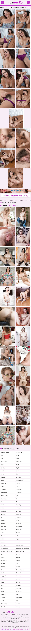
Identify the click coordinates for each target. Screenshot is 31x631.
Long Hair (3, 545)
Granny (3, 520)
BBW (2, 464)
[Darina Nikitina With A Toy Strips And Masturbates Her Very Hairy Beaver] (7, 217)
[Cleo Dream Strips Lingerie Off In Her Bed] (23, 256)
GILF (2, 517)
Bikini (2, 471)
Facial (2, 502)
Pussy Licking (19, 569)
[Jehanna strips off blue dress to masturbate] (7, 356)
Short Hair (3, 579)
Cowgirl (3, 486)
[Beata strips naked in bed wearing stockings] (23, 395)
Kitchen (3, 535)
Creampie (3, 489)
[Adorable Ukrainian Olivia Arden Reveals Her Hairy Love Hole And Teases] (23, 236)
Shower (18, 582)
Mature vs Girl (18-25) (6, 551)
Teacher (3, 597)
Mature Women (20, 551)
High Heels (4, 526)
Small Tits (18, 585)
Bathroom (18, 461)
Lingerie (18, 542)
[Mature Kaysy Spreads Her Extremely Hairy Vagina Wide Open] (7, 276)
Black (17, 471)
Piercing (18, 560)
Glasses (3, 514)
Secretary (18, 576)
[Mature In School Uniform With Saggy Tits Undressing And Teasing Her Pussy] (7, 296)
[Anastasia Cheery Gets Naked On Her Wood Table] (23, 376)
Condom (18, 483)
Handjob (3, 523)
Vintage (18, 606)
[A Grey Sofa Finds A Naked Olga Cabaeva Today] (23, 356)
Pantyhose (3, 560)
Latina (17, 535)
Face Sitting (4, 498)
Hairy (17, 520)
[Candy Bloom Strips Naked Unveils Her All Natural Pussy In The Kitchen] (23, 296)
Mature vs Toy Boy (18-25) (22, 548)
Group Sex (19, 514)
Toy (17, 600)
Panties (18, 557)
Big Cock (3, 468)
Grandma (18, 517)
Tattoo (17, 594)
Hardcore (18, 523)
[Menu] (2, 2)
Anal (2, 455)
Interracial (18, 529)
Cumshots (18, 489)
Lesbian (3, 542)
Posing (18, 566)
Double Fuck (4, 495)
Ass (2, 458)
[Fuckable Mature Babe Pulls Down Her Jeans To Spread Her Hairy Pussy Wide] (7, 415)
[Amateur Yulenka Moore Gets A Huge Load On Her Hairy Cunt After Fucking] (7, 376)
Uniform (18, 603)
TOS (5, 629)
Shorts (2, 582)
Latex (2, 539)
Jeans (2, 532)
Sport (2, 591)
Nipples (18, 554)
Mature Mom (4, 548)
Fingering (18, 505)
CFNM (2, 480)
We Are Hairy (13, 205)
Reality (2, 573)
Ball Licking (4, 461)
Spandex (18, 588)
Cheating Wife (19, 480)
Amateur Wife (19, 452)
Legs (17, 539)
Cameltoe (18, 477)
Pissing (3, 563)
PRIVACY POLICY (11, 629)
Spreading (18, 591)
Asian (17, 455)
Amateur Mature (5, 452)
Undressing (4, 603)
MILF (2, 554)
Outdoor (3, 557)
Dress (17, 495)
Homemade (19, 526)
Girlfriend (18, 511)
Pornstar (3, 566)
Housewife (3, 529)
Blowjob (18, 474)
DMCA (17, 629)
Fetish (2, 505)
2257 (21, 629)
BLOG (2, 629)
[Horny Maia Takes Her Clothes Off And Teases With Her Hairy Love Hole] (23, 415)
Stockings (3, 594)
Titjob (2, 600)
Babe (17, 458)
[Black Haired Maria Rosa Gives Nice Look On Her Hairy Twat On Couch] (7, 236)
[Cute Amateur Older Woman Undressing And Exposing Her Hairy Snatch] (23, 276)
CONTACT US (27, 629)
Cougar (18, 486)
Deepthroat (4, 492)
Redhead (18, 573)
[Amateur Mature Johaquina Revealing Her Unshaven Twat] (23, 217)
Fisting (2, 508)
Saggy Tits (4, 576)
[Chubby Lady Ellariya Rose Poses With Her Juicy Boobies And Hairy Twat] (23, 336)
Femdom (18, 502)
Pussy (2, 569)
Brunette (3, 477)
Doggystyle (19, 492)
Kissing (18, 532)
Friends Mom (19, 508)
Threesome (19, 597)
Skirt (2, 585)
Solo (2, 588)
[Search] (28, 2)
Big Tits (18, 468)
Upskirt (3, 606)
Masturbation (19, 545)
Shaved (18, 579)
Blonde (2, 474)
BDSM (17, 464)
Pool (17, 563)
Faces (17, 498)
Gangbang (3, 511)
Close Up (3, 483)
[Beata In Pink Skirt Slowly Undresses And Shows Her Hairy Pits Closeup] (7, 395)
